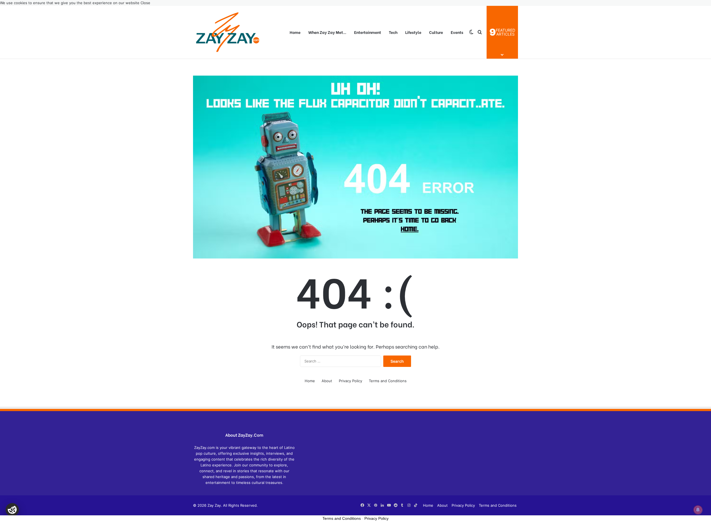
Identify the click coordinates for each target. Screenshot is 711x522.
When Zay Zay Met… (327, 32)
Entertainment (367, 32)
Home (295, 32)
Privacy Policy (350, 381)
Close (145, 3)
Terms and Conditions (388, 381)
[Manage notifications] (698, 509)
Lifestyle (413, 32)
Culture (436, 32)
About (327, 381)
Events (457, 32)
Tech (393, 32)
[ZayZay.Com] (227, 32)
